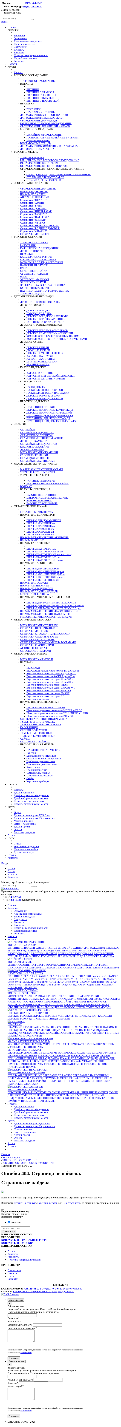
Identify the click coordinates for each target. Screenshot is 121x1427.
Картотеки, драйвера (37, 781)
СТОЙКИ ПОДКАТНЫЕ (34, 730)
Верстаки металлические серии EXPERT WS (50, 687)
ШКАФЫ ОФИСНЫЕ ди (40, 531)
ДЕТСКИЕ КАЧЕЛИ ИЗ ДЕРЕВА (44, 353)
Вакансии (19, 52)
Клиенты (12, 874)
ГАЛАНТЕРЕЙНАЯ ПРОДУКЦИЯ (39, 248)
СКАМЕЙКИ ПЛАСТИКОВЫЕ (37, 460)
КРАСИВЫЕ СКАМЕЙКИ (34, 446)
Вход (4, 863)
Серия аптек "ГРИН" (31, 205)
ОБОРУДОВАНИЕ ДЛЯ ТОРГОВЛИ (40, 163)
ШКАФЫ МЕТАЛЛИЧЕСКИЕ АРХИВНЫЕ (44, 537)
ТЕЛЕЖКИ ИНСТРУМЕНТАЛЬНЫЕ (40, 724)
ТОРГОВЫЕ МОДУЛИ (32, 293)
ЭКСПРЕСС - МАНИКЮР (34, 279)
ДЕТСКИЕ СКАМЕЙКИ (33, 441)
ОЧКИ (23, 268)
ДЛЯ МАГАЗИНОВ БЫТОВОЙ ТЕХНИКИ (44, 115)
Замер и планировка (25, 823)
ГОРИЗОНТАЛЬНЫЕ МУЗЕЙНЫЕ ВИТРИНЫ (52, 137)
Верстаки (31, 753)
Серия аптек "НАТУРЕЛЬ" (34, 217)
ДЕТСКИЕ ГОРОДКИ (38, 310)
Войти (4, 21)
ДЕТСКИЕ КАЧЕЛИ (37, 347)
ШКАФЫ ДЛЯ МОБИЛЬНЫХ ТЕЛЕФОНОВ (51, 602)
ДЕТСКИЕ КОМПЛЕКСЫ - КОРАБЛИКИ (49, 333)
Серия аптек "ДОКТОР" (33, 208)
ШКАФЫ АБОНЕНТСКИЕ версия (45, 571)
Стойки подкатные (36, 770)
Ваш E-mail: (14, 1321)
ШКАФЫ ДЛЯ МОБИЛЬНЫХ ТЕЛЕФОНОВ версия (55, 605)
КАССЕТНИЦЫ (29, 727)
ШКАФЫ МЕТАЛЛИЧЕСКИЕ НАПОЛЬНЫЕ (45, 614)
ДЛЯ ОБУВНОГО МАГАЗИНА (37, 149)
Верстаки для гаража (37, 699)
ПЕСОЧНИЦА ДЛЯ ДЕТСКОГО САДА (48, 418)
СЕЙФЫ (25, 738)
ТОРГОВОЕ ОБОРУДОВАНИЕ (37, 81)
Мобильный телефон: (20, 1325)
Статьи (17, 843)
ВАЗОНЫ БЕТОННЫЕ (39, 500)
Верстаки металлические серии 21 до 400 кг (50, 682)
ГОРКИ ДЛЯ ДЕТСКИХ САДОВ (44, 390)
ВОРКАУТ (26, 486)
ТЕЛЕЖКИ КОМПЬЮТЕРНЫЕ (37, 736)
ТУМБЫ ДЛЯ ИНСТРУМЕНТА (37, 721)
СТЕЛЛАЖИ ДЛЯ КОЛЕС (34, 631)
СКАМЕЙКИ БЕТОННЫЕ (34, 458)
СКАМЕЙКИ (27, 429)
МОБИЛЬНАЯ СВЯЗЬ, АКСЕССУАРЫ (41, 262)
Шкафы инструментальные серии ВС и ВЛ (49, 716)
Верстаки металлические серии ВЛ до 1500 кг (51, 673)
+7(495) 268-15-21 (32, 3)
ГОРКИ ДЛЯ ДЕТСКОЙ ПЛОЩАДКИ (47, 392)
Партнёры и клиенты (25, 58)
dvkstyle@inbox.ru (72, 1288)
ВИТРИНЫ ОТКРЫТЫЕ (40, 98)
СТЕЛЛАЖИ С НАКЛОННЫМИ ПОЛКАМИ (45, 633)
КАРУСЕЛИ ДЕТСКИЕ (39, 373)
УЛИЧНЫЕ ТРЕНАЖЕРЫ (40, 480)
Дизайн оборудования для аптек (31, 798)
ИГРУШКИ (26, 254)
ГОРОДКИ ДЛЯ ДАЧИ (39, 313)
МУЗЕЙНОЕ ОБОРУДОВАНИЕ (44, 134)
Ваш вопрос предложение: (22, 1328)
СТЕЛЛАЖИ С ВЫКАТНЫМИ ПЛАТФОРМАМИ (48, 642)
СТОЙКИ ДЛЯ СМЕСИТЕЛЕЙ (43, 180)
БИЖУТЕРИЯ (28, 245)
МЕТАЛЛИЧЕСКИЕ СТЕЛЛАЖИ (39, 625)
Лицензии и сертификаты (28, 41)
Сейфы (30, 778)
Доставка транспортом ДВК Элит (32, 815)
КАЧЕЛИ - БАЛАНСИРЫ (40, 358)
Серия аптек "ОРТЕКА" (33, 222)
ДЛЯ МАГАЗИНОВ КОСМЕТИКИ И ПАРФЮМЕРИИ (50, 146)
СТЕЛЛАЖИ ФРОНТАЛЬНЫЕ (37, 639)
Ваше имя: (14, 1318)
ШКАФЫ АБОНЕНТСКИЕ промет (45, 577)
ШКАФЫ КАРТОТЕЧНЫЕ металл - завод (49, 554)
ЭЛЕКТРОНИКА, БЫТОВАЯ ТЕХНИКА (43, 285)
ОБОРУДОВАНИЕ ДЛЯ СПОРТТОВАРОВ (44, 166)
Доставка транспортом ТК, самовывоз (34, 818)
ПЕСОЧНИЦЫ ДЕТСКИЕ (40, 407)
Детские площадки (24, 852)
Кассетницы (33, 767)
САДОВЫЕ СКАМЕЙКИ (34, 455)
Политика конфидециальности (24, 1259)
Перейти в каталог (47, 1203)
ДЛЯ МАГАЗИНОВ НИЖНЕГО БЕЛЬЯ (41, 117)
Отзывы (12, 855)
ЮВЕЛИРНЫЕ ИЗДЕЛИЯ (34, 288)
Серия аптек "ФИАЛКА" (33, 231)
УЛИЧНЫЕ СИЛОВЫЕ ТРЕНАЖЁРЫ (47, 483)
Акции (11, 835)
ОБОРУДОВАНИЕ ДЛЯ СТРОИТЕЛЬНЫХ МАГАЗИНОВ (58, 174)
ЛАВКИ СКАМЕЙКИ (32, 449)
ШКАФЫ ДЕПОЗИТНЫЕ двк (42, 580)
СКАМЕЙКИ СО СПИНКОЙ (36, 435)
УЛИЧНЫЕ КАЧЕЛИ (37, 364)
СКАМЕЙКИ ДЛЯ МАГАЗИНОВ (38, 443)
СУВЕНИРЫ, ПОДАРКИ (34, 273)
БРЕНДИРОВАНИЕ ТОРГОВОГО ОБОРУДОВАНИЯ (49, 160)
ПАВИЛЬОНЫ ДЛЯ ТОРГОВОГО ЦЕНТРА (44, 290)
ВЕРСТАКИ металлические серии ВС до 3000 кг (52, 670)
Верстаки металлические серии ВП (45, 696)
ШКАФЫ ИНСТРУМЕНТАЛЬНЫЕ (45, 707)
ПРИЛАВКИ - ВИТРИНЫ (40, 112)
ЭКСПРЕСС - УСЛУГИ (33, 282)
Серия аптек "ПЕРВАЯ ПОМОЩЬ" (39, 225)
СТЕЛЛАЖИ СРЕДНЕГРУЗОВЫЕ (39, 636)
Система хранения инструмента (43, 758)
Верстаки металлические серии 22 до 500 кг (50, 679)
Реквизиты (20, 61)
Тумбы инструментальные (40, 761)
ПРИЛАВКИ (33, 109)
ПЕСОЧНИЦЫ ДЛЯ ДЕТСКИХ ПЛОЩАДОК (52, 421)
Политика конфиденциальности (31, 55)
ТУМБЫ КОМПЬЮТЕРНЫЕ (36, 733)
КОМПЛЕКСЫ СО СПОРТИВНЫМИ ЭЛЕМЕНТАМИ (56, 339)
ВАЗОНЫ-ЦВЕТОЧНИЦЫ (41, 495)
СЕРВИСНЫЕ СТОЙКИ (33, 271)
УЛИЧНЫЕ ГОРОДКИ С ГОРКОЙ (45, 322)
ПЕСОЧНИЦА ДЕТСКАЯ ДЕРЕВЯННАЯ (49, 415)
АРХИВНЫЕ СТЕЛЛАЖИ (34, 648)
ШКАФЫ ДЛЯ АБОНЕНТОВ (42, 568)
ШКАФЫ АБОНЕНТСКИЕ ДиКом (45, 574)
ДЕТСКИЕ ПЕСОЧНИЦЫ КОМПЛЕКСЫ (49, 409)
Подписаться (9, 1231)
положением (26, 1352)
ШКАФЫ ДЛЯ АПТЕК (33, 194)
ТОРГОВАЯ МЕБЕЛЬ (32, 157)
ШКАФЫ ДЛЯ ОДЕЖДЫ (34, 582)
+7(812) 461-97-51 (32, 6)
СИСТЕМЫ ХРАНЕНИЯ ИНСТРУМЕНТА (43, 719)
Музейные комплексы (38, 140)
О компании (20, 38)
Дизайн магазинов (24, 792)
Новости (12, 64)
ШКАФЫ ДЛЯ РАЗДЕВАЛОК (36, 588)
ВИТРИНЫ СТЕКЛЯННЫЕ (41, 95)
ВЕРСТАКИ (33, 667)
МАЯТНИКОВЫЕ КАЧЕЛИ (42, 361)
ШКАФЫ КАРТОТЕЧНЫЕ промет (45, 560)
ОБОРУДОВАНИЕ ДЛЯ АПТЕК (38, 188)
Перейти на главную (25, 1203)
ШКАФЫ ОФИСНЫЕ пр (40, 534)
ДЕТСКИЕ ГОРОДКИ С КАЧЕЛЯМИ (47, 316)
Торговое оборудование (26, 846)
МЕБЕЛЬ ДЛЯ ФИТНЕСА (34, 594)
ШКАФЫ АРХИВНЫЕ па (40, 526)
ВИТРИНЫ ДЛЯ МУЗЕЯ (40, 92)
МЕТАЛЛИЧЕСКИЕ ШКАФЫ (37, 512)
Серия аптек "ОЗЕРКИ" (33, 219)
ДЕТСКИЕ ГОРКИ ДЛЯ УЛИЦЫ (44, 398)
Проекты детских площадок (29, 801)
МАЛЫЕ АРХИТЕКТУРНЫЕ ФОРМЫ (41, 469)
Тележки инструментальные (41, 764)
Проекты (18, 789)
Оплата (18, 829)
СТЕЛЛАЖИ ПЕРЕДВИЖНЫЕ (37, 628)
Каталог (18, 72)
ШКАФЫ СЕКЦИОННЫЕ (34, 585)
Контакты (19, 49)
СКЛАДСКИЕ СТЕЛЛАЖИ (35, 650)
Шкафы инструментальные (41, 755)
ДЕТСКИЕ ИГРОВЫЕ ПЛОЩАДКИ (40, 302)
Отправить (14, 1358)
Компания (19, 35)
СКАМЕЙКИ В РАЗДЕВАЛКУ (37, 432)
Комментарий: (16, 1386)
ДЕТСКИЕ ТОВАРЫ (31, 251)
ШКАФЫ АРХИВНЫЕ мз (40, 523)
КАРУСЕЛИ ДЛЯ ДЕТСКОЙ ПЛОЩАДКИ (50, 375)
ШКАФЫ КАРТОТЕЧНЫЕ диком (44, 551)
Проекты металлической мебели (31, 804)
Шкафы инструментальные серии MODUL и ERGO (54, 710)
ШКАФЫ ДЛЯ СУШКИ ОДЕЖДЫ (39, 591)
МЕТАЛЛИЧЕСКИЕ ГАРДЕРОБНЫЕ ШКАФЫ (46, 616)
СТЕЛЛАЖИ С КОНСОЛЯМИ (37, 645)
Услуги (17, 812)
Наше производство (24, 44)
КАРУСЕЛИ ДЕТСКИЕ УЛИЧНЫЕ (46, 378)
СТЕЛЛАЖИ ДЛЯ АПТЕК (35, 234)
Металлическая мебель (26, 849)
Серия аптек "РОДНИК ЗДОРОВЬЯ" (40, 228)
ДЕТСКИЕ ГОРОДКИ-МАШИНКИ (46, 319)
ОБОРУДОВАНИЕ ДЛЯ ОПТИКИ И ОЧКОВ (45, 126)
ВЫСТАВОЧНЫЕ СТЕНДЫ (35, 143)
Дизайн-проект (22, 826)
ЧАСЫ (23, 276)
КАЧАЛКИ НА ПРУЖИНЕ (41, 356)
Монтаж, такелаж (23, 821)
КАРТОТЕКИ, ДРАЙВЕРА (35, 741)
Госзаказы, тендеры (24, 832)
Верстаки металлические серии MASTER (48, 690)
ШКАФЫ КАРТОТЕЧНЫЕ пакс (44, 557)
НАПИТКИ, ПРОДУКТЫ (34, 265)
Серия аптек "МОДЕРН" (33, 214)
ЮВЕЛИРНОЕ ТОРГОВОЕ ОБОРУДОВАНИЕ (46, 123)
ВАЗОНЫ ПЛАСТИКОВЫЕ (42, 503)
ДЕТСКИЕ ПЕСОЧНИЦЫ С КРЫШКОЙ (49, 412)
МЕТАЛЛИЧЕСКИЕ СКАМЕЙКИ (39, 452)
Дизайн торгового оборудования (31, 795)
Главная (12, 27)
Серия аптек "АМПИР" (33, 202)
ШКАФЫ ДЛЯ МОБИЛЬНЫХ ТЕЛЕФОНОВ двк (53, 608)
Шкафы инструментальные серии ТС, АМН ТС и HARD (57, 713)
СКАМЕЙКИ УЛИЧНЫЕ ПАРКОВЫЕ (41, 438)
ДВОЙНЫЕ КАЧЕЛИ (38, 350)
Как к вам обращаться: (20, 1379)
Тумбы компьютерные (38, 772)
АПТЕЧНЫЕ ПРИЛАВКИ (34, 197)
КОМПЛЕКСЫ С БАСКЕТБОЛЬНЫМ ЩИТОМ (52, 336)
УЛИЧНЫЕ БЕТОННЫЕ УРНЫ (37, 472)
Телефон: (13, 1383)
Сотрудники (20, 47)
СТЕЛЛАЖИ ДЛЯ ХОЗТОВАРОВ (45, 177)
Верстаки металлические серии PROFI (47, 684)
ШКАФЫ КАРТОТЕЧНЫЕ (41, 548)
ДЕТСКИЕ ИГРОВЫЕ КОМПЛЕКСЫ (47, 330)
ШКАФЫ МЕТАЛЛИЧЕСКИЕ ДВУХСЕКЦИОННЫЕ (49, 611)
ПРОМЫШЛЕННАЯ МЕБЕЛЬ (43, 750)
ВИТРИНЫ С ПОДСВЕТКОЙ (43, 100)
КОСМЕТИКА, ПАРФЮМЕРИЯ (38, 259)
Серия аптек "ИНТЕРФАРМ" (36, 211)
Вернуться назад (71, 1203)
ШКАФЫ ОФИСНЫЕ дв (40, 529)
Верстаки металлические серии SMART (47, 693)
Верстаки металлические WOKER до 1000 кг (50, 676)
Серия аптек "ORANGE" (33, 200)
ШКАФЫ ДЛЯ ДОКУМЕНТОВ (43, 520)
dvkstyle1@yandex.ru (63, 1291)
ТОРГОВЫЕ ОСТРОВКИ (34, 242)
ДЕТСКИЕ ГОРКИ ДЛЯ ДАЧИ (43, 395)
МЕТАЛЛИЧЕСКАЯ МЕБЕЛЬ (36, 659)
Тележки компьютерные (39, 775)
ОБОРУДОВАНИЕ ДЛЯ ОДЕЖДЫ (39, 120)
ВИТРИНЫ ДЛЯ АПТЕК (34, 191)
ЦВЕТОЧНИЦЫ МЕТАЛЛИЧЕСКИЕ (47, 497)
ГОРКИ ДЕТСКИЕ (36, 387)
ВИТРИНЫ (32, 89)
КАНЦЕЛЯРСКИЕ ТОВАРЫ (36, 256)
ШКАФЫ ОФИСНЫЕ (32, 540)
